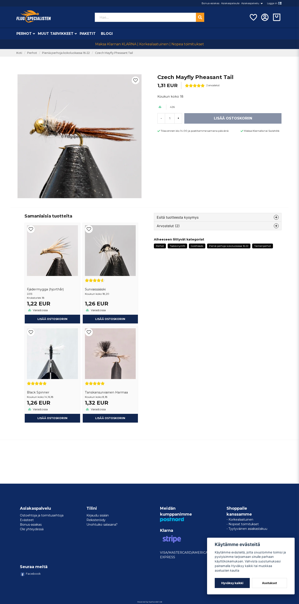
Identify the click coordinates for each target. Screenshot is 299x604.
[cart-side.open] (277, 17)
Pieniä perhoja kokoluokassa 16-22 (66, 52)
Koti (19, 52)
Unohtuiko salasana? (102, 525)
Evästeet (27, 520)
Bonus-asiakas (210, 3)
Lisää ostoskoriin (52, 319)
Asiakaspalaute (230, 3)
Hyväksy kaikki (232, 583)
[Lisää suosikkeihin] (253, 17)
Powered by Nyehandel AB (149, 602)
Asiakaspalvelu (250, 3)
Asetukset (269, 583)
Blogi (107, 34)
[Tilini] (265, 17)
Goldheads (197, 246)
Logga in (272, 3)
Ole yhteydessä (32, 529)
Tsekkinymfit (177, 246)
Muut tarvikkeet (56, 34)
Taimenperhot (262, 246)
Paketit (88, 34)
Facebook (33, 573)
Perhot (24, 34)
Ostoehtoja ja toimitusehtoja (41, 515)
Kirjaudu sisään (97, 515)
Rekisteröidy (96, 520)
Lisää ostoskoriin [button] (110, 319)
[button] (280, 3)
